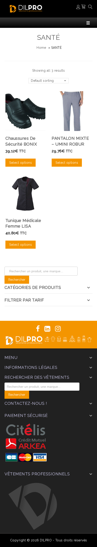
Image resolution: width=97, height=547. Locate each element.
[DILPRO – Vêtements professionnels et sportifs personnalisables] (26, 8)
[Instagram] (58, 328)
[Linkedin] (47, 328)
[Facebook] (38, 328)
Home (41, 47)
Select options (20, 162)
